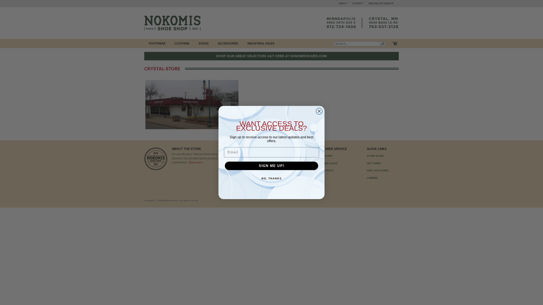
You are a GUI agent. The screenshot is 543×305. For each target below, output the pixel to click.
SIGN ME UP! (271, 166)
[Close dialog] (319, 111)
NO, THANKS (272, 178)
